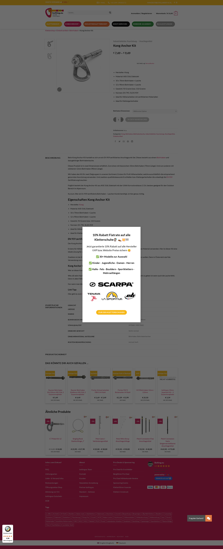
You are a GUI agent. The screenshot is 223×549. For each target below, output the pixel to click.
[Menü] (11, 526)
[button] (208, 518)
